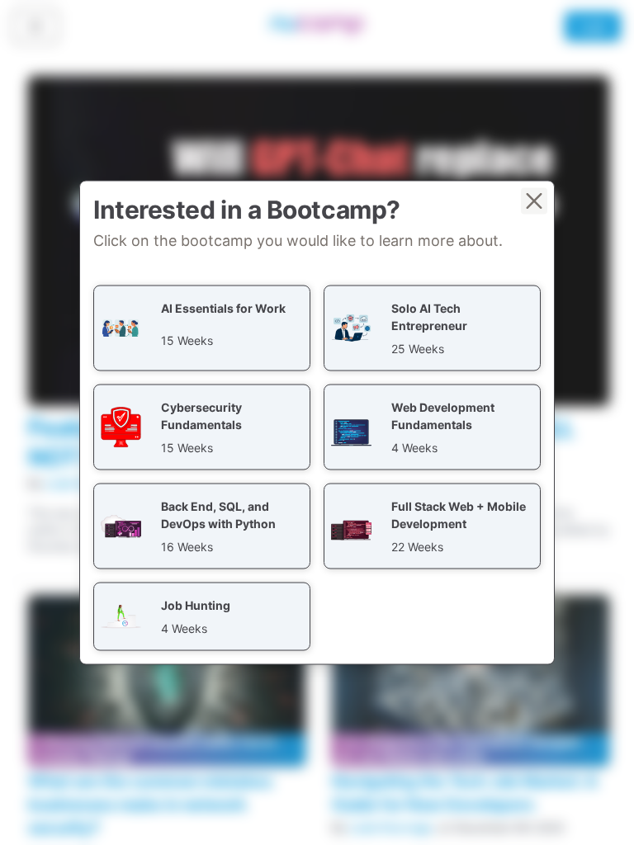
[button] (201, 328)
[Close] (534, 201)
